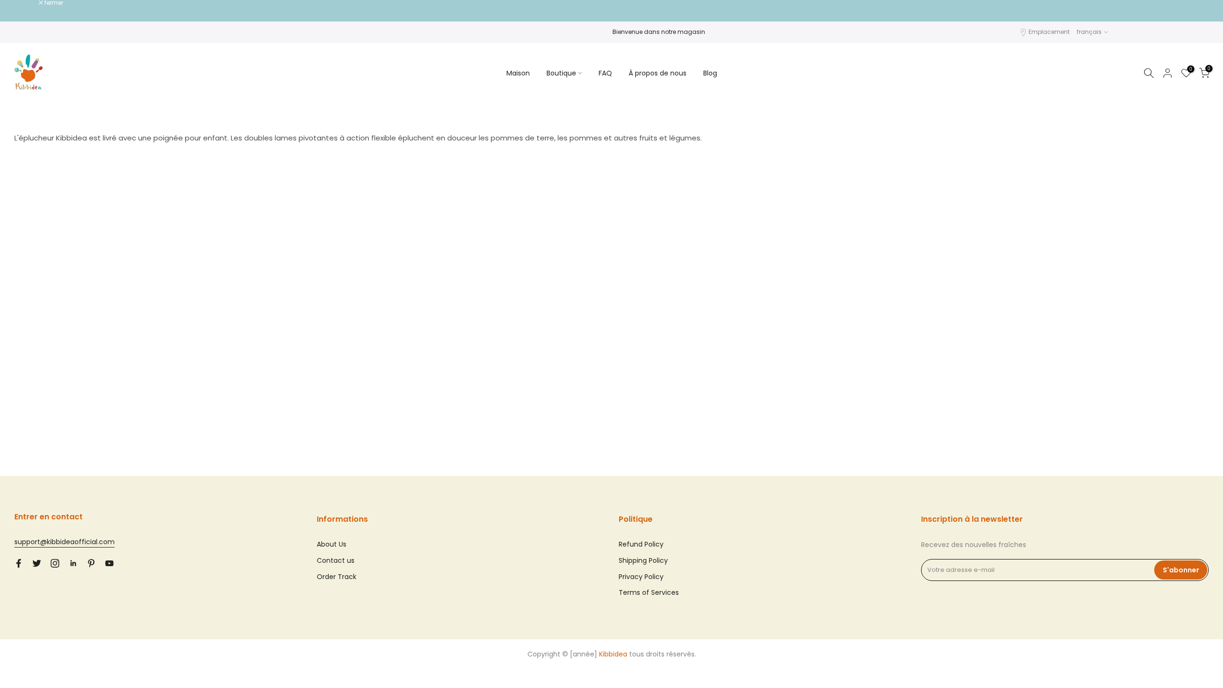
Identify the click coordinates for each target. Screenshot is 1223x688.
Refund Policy (641, 544)
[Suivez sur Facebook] (18, 563)
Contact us (335, 560)
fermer (29, 3)
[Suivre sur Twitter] (36, 563)
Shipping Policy (643, 560)
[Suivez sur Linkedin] (73, 563)
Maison (518, 73)
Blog (710, 73)
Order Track (336, 576)
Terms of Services (649, 592)
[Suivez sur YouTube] (109, 563)
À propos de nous (658, 73)
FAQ (605, 73)
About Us (331, 544)
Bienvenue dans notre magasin (658, 32)
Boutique (561, 73)
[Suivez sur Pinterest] (91, 563)
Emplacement (1049, 32)
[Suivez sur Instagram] (55, 563)
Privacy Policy (641, 576)
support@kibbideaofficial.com (64, 542)
